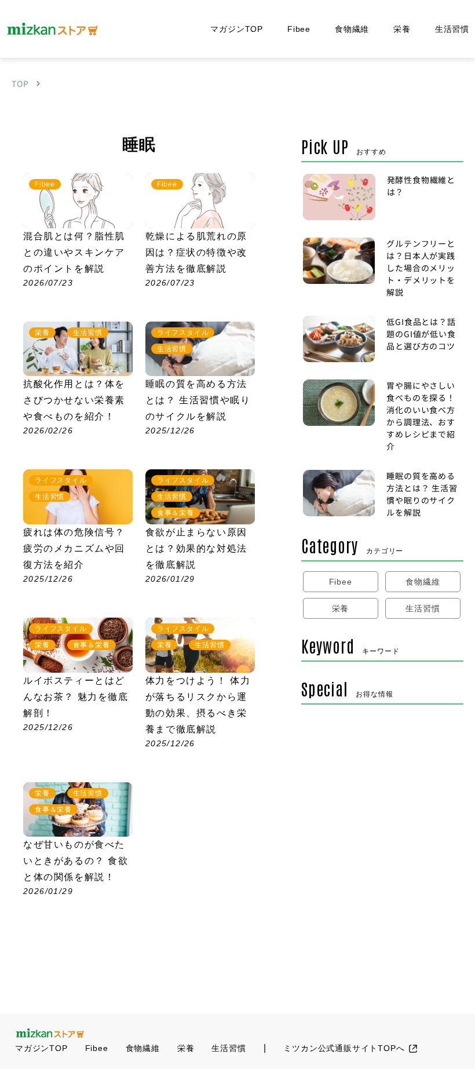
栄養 (402, 29)
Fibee (298, 29)
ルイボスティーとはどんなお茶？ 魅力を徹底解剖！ (76, 697)
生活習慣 (452, 29)
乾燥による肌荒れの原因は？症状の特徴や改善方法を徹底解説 (196, 252)
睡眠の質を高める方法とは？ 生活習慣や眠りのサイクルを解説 (198, 400)
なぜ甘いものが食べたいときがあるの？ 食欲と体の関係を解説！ (76, 861)
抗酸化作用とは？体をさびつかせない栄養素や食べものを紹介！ (74, 400)
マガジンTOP (236, 29)
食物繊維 (352, 29)
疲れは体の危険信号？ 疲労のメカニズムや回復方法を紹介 (74, 548)
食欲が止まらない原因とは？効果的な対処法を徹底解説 (196, 548)
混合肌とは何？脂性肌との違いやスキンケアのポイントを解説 (74, 252)
